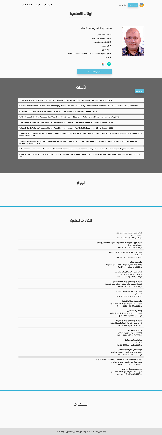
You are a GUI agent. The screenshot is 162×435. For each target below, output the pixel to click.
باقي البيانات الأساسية (94, 72)
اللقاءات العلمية (26, 5)
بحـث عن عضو (122, 5)
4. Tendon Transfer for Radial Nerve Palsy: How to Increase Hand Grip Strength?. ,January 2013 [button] (58, 111)
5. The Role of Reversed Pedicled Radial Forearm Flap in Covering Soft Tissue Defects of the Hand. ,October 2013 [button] (65, 100)
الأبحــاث (37, 5)
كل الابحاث (139, 91)
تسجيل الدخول (133, 5)
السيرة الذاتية (47, 5)
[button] (81, 235)
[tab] (81, 100)
